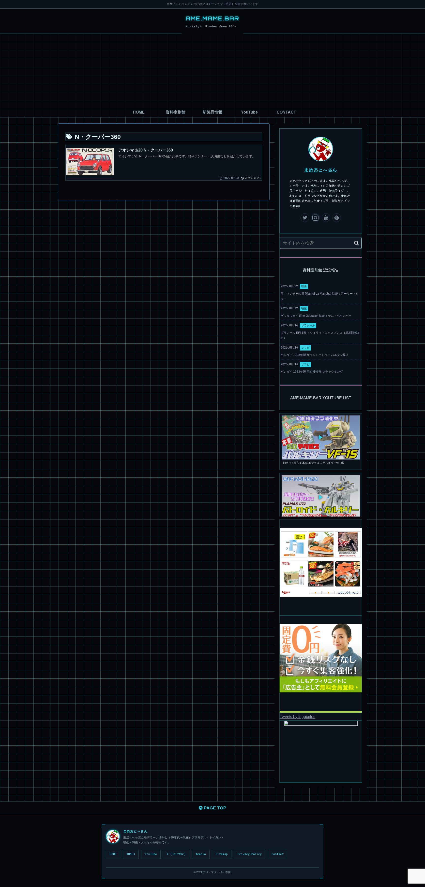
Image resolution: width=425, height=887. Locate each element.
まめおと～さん (320, 170)
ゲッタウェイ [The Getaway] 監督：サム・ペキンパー (316, 316)
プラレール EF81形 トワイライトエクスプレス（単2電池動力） (320, 335)
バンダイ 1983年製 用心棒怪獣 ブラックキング (312, 371)
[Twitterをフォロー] (305, 217)
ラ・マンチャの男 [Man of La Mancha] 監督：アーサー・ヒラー (320, 296)
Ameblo (201, 854)
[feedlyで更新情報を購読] (336, 217)
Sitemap (222, 854)
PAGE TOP (214, 807)
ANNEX (130, 854)
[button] (356, 243)
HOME (113, 854)
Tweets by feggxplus (297, 716)
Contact (278, 854)
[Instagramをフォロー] (315, 217)
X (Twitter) (176, 854)
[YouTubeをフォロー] (326, 217)
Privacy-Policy (250, 854)
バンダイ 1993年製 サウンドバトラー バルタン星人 (315, 355)
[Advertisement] (212, 70)
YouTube (151, 854)
